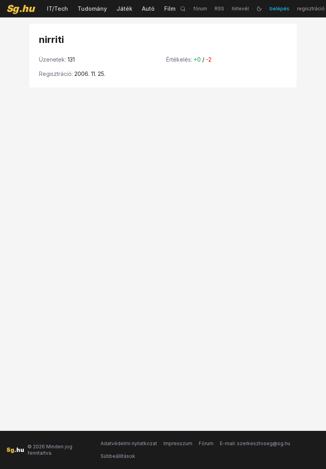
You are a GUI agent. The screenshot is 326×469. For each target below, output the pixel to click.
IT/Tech (57, 8)
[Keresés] (183, 9)
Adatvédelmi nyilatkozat (129, 443)
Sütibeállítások (118, 456)
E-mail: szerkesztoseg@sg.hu (255, 443)
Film (169, 8)
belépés (279, 9)
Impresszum (177, 443)
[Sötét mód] (259, 9)
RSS (219, 9)
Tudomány (92, 8)
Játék (124, 8)
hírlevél (240, 9)
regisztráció (311, 9)
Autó (148, 8)
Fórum (206, 443)
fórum (200, 9)
